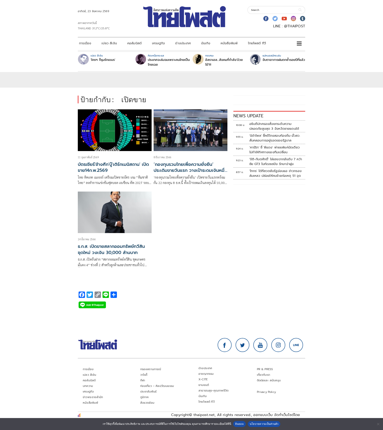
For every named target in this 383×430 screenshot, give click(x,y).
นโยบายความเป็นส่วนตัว (264, 423)
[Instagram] (293, 18)
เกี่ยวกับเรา (263, 375)
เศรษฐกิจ (158, 43)
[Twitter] (275, 18)
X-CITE (203, 379)
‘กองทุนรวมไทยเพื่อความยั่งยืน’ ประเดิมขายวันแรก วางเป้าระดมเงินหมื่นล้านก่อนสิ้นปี (190, 170)
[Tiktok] (302, 18)
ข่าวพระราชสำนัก (93, 397)
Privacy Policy (266, 392)
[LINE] (296, 345)
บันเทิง (205, 43)
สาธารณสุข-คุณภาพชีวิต (213, 390)
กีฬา (142, 380)
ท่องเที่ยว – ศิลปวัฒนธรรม (157, 386)
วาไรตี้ (143, 375)
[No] (378, 424)
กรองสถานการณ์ (150, 369)
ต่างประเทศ (183, 43)
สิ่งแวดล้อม (147, 403)
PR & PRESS (265, 369)
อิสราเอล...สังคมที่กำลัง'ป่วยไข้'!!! (224, 62)
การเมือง (85, 43)
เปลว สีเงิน (109, 43)
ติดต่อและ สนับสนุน (269, 380)
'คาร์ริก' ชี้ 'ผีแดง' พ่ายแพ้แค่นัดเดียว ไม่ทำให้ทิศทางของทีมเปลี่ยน (274, 150)
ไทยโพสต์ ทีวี (257, 43)
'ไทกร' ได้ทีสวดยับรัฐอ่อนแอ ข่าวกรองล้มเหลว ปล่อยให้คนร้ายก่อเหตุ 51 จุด (275, 173)
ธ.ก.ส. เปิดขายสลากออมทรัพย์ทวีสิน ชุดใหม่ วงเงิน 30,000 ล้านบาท (111, 249)
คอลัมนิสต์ (134, 43)
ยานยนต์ (203, 385)
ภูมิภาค (144, 397)
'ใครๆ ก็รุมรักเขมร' (103, 59)
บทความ (88, 386)
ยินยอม (239, 423)
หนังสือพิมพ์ (229, 43)
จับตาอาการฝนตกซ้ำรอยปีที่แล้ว (284, 59)
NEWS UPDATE (248, 116)
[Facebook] (265, 18)
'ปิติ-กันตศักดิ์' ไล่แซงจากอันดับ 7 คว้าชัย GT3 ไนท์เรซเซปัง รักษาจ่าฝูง (275, 161)
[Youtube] (284, 18)
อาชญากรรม (206, 374)
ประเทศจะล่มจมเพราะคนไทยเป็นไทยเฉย (169, 62)
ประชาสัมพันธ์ (148, 391)
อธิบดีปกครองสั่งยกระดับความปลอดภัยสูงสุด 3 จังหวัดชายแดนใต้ (274, 126)
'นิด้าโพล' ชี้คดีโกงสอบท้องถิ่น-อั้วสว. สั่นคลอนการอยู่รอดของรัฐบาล (274, 138)
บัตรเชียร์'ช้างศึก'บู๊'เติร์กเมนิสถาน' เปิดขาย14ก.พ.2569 (113, 167)
